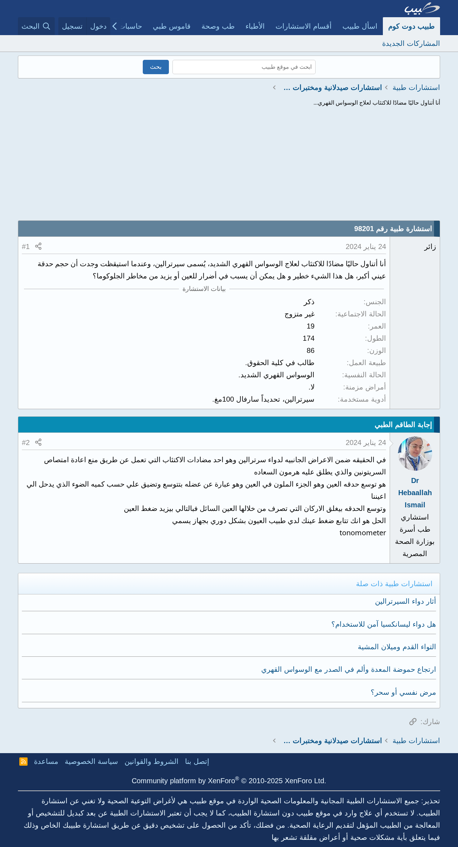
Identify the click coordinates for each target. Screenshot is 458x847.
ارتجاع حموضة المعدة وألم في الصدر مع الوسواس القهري (348, 669)
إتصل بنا (197, 761)
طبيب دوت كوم (411, 26)
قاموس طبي (172, 26)
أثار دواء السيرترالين (405, 601)
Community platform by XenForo (229, 781)
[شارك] (38, 246)
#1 (26, 246)
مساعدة (46, 761)
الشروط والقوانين (152, 761)
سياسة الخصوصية (91, 761)
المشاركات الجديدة (411, 43)
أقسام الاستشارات (304, 26)
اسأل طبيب (359, 26)
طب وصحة (218, 26)
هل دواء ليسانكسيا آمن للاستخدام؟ (383, 624)
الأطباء (255, 26)
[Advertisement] (229, 166)
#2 (26, 442)
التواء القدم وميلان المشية (397, 647)
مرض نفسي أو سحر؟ (403, 692)
